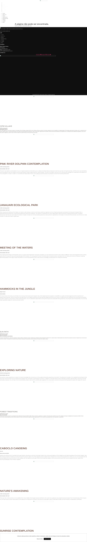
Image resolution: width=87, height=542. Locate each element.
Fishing (4, 19)
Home (4, 13)
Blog (4, 11)
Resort (4, 15)
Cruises (4, 20)
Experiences (5, 17)
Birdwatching (5, 18)
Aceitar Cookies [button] (47, 538)
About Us (4, 14)
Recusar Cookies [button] (40, 538)
